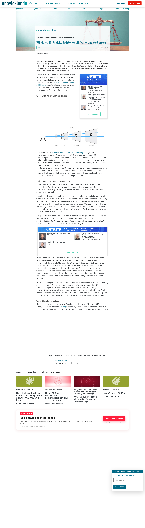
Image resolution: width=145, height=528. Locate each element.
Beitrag (63, 306)
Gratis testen (135, 3)
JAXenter (19, 9)
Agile (102, 9)
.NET (55, 9)
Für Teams (33, 3)
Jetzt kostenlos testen (114, 419)
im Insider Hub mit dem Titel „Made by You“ (69, 152)
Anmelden (121, 3)
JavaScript (38, 9)
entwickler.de (14, 3)
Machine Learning (122, 9)
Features (70, 3)
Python (85, 9)
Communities (83, 3)
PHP (70, 9)
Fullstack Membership (52, 3)
